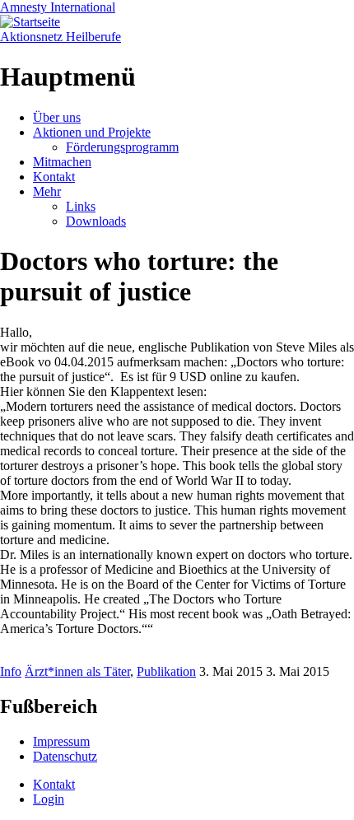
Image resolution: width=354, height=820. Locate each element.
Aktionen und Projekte (92, 132)
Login (48, 799)
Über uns (57, 117)
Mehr (47, 191)
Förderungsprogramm (122, 147)
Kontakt (54, 177)
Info (10, 671)
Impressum (61, 741)
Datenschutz (65, 756)
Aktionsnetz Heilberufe (60, 37)
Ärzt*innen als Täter (77, 671)
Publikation (166, 671)
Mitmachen (62, 162)
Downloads (96, 221)
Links (80, 206)
